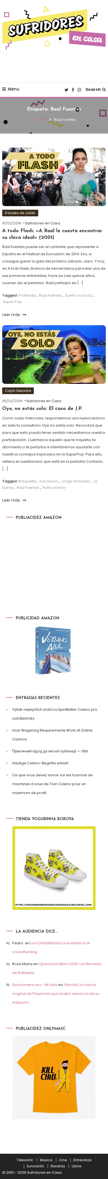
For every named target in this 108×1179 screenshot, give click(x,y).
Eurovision (49, 481)
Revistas (58, 1166)
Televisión (25, 1160)
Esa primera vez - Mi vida (34, 984)
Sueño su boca (78, 295)
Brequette (27, 481)
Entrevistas (82, 1160)
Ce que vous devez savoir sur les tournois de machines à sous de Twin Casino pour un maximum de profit (52, 783)
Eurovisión (35, 1166)
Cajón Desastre (18, 390)
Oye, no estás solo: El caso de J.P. (42, 408)
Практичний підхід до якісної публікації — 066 (50, 751)
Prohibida (27, 295)
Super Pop (12, 301)
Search (93, 89)
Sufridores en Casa (42, 223)
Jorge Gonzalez (75, 481)
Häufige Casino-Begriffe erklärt (40, 763)
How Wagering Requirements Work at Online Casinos (52, 735)
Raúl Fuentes (50, 295)
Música (46, 1160)
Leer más (11, 314)
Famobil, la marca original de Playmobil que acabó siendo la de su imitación (55, 993)
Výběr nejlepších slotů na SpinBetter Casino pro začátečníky (54, 714)
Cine (63, 1160)
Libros (76, 1166)
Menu (13, 89)
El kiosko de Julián (20, 213)
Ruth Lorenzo (54, 487)
